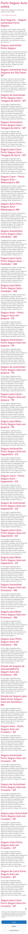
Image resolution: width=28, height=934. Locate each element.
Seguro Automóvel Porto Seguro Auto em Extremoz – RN (13, 587)
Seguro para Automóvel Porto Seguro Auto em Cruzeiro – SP (14, 816)
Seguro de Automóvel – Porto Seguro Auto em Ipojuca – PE (14, 369)
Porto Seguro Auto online (14, 4)
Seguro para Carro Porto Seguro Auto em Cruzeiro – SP (13, 903)
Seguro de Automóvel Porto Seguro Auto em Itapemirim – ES (13, 505)
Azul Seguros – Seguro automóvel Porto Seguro (13, 22)
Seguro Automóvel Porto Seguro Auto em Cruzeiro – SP (13, 758)
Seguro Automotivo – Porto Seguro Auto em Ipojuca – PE (13, 342)
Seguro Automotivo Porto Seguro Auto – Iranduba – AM (12, 234)
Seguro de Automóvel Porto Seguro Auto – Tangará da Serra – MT (13, 98)
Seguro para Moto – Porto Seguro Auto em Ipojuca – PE (13, 424)
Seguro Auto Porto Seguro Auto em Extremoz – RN (11, 641)
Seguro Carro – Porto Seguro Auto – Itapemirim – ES (12, 478)
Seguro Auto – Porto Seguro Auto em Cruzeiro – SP (12, 729)
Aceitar (14, 922)
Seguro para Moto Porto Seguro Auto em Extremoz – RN (13, 614)
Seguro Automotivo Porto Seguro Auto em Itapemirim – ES (13, 451)
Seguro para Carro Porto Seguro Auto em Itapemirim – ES (13, 533)
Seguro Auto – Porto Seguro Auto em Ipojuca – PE (12, 315)
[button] (26, 909)
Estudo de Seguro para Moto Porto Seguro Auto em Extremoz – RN (14, 700)
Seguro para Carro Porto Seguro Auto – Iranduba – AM (12, 261)
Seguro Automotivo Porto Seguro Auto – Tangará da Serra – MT (13, 125)
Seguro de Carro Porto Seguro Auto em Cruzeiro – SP (13, 874)
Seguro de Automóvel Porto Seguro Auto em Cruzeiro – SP (13, 787)
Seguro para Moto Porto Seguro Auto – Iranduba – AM (12, 288)
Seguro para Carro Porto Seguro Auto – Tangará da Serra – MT (13, 152)
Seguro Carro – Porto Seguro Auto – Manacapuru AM (12, 179)
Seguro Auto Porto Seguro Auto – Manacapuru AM (11, 206)
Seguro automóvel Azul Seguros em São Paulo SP (14, 72)
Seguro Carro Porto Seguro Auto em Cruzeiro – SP (12, 845)
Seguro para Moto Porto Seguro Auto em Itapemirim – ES (13, 560)
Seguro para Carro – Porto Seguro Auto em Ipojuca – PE (13, 397)
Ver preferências (14, 930)
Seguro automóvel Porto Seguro (11, 47)
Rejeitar (14, 926)
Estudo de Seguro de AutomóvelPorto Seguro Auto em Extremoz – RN (12, 670)
